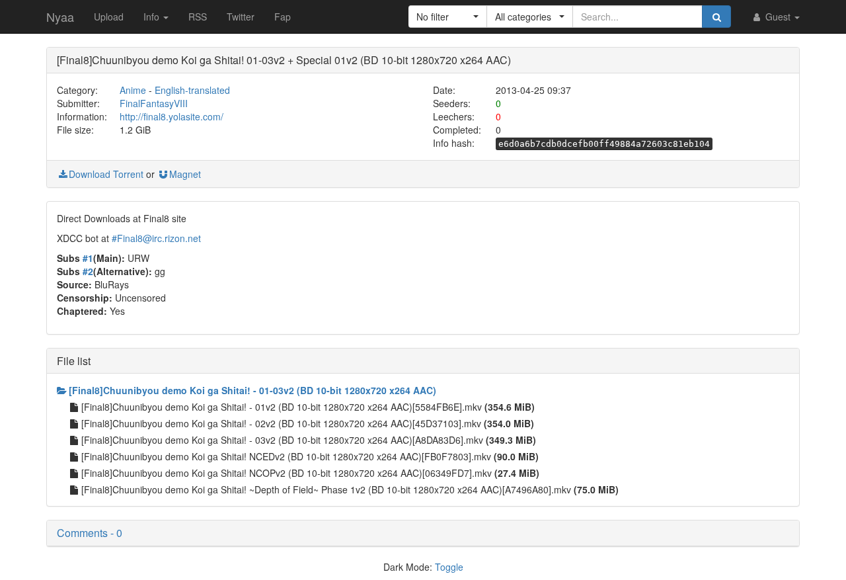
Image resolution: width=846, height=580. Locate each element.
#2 (88, 271)
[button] (447, 16)
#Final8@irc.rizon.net (156, 238)
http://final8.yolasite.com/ (171, 116)
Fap (282, 16)
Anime (133, 90)
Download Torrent (106, 174)
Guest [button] (778, 16)
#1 (88, 258)
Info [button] (152, 16)
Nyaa (60, 16)
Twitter (240, 16)
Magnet (185, 174)
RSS (197, 16)
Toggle (449, 566)
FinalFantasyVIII (154, 103)
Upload (109, 16)
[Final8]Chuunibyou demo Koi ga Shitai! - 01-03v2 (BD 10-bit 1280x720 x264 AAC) (252, 390)
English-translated (192, 90)
